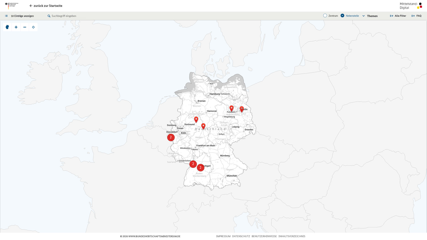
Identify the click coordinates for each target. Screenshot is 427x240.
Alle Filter (400, 15)
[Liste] (7, 15)
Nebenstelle (352, 15)
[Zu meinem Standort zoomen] (33, 27)
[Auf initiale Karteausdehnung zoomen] (7, 27)
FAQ (418, 15)
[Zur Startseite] (411, 6)
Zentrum (333, 15)
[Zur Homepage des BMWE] (11, 6)
